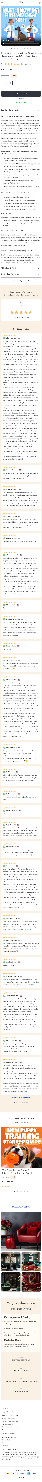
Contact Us (5, 1445)
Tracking (4, 1430)
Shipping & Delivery (8, 1418)
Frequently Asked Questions (11, 1427)
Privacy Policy (6, 1440)
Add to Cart (21, 94)
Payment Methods (7, 1424)
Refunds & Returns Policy (10, 1421)
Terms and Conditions (9, 1437)
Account (4, 1443)
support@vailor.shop (8, 1412)
